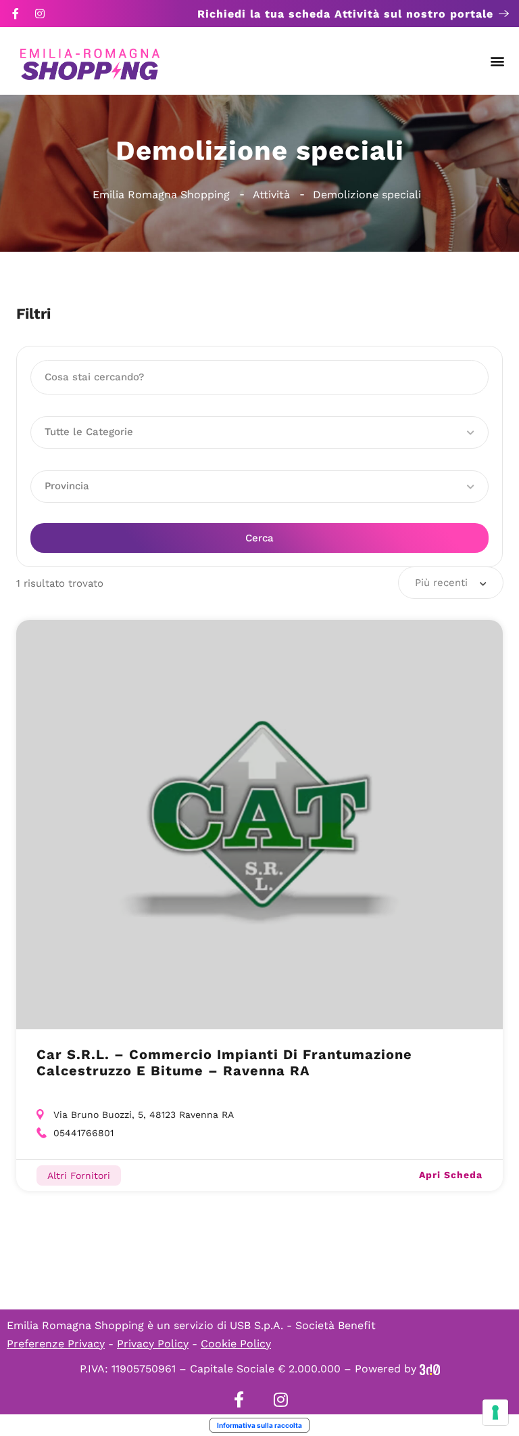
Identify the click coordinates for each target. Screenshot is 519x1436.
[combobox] (450, 582)
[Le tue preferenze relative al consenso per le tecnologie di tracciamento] (495, 1412)
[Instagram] (39, 13)
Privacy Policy (153, 1343)
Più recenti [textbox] (441, 583)
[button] (498, 61)
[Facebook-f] (15, 13)
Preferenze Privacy (56, 1343)
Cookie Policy (236, 1343)
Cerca (259, 538)
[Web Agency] (430, 1368)
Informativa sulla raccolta (259, 1425)
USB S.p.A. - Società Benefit (303, 1325)
